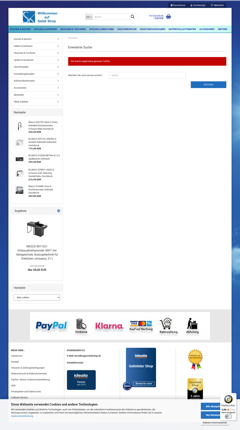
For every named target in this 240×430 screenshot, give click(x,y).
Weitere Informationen (215, 422)
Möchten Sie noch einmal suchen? (85, 75)
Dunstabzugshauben (152, 29)
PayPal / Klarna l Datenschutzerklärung (30, 379)
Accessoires (207, 29)
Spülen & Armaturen (101, 29)
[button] (178, 5)
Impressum (16, 355)
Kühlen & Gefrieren (45, 29)
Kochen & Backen (20, 29)
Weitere (222, 29)
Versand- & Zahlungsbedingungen (28, 367)
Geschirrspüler (127, 29)
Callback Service (19, 397)
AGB (13, 385)
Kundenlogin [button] (199, 5)
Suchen (208, 84)
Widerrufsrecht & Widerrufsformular (29, 373)
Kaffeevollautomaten (182, 29)
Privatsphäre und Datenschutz (26, 391)
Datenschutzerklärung (22, 416)
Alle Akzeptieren (215, 406)
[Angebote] (58, 211)
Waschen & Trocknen (73, 29)
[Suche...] (132, 17)
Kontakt (15, 361)
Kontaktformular (75, 362)
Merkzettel (218, 5)
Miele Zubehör (21, 101)
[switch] (228, 417)
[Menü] (234, 395)
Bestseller (19, 95)
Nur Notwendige (215, 415)
